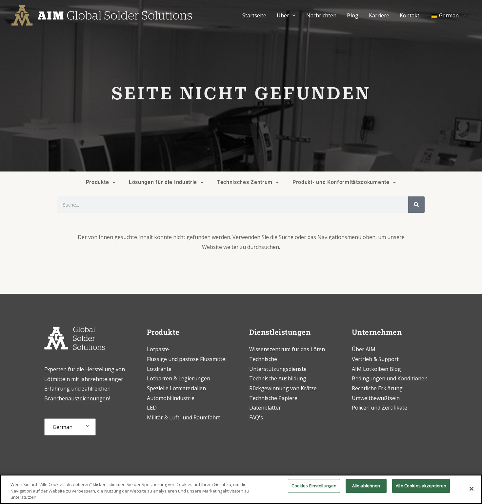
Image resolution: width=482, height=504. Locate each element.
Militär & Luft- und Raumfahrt (183, 417)
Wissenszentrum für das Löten (287, 349)
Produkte (97, 182)
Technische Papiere (273, 398)
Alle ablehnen (366, 486)
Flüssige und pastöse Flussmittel (187, 359)
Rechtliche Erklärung (377, 388)
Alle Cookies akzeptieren (421, 486)
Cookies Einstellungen (313, 486)
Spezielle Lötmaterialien (176, 388)
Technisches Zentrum (244, 182)
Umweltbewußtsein (376, 398)
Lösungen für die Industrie (163, 182)
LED (152, 407)
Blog (352, 15)
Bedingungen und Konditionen (390, 378)
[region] (241, 489)
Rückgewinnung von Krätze (283, 388)
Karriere (379, 15)
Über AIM (363, 349)
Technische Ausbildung (278, 378)
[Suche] (416, 204)
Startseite (254, 15)
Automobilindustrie (170, 398)
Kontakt (409, 15)
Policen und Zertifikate (379, 407)
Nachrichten (321, 15)
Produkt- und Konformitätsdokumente (341, 182)
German (62, 427)
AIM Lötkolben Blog (376, 369)
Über (283, 15)
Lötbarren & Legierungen (178, 378)
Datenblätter (265, 407)
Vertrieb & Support (375, 359)
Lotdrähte (159, 369)
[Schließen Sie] (471, 488)
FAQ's (256, 417)
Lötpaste (158, 349)
